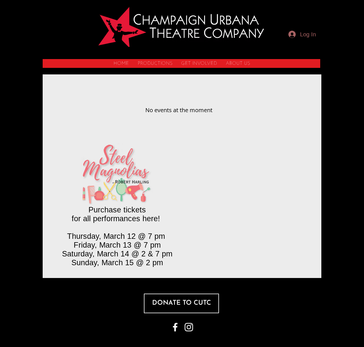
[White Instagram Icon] (189, 327)
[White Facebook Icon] (175, 327)
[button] (155, 63)
